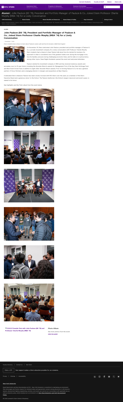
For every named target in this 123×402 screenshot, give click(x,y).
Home (3, 22)
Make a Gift (8, 370)
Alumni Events (26, 19)
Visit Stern (29, 365)
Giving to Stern (108, 19)
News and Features (37, 22)
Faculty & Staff (99, 2)
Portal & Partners (10, 22)
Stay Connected (88, 19)
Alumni (109, 2)
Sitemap (12, 376)
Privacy (5, 376)
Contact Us (19, 365)
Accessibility (22, 376)
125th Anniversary (7, 19)
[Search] (105, 7)
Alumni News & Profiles (69, 19)
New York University (9, 383)
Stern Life (118, 2)
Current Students (85, 2)
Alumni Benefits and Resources (51, 19)
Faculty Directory (8, 365)
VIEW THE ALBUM (52, 334)
